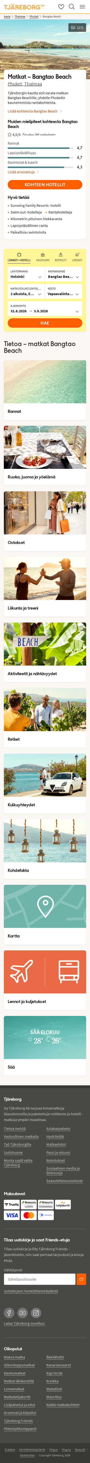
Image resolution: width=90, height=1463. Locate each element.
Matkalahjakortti (17, 1396)
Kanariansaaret (58, 1364)
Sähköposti (13, 1269)
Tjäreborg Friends (18, 1420)
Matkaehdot (56, 1144)
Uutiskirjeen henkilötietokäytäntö (31, 1291)
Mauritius (54, 1396)
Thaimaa (33, 84)
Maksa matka (14, 1357)
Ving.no (66, 1449)
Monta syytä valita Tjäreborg (18, 1162)
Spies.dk (80, 1449)
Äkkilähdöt (55, 1357)
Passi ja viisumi (58, 1152)
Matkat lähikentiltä (19, 1381)
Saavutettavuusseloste (64, 1180)
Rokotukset (55, 1160)
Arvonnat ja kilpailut (20, 1412)
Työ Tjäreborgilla (17, 1144)
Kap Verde (54, 1373)
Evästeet (10, 1449)
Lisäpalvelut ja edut (19, 1404)
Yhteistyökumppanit (20, 1428)
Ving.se (53, 1449)
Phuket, (16, 84)
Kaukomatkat (14, 1373)
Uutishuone (13, 1152)
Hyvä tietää (55, 1136)
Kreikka (52, 1381)
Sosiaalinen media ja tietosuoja (63, 1170)
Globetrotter (27, 1455)
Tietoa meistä (15, 1128)
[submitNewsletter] (81, 1279)
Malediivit (54, 1388)
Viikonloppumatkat (19, 1364)
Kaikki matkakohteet (62, 1404)
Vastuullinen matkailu (21, 1136)
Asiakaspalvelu (58, 1128)
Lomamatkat (14, 1388)
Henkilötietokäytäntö (32, 1449)
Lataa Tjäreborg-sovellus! (24, 1323)
